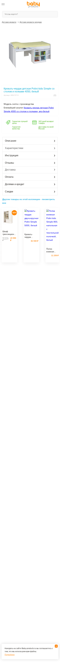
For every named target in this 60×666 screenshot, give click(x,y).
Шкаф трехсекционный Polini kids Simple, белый (9, 233)
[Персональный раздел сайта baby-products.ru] (10, 4)
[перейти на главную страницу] (33, 5)
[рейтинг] (9, 227)
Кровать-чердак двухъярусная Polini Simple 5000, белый (31, 235)
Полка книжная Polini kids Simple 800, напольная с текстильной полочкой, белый (52, 250)
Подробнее (10, 655)
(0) (54, 95)
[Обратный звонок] (16, 4)
